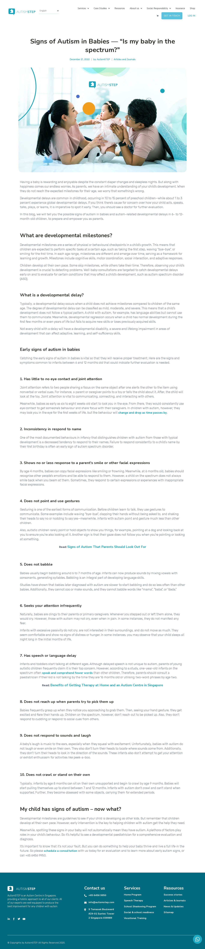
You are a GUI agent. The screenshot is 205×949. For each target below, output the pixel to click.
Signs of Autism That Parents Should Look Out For (106, 546)
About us (134, 8)
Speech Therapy (133, 900)
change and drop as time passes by (142, 413)
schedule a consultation (60, 851)
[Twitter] (19, 919)
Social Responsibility (157, 8)
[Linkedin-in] (9, 919)
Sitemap (169, 912)
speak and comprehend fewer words (67, 673)
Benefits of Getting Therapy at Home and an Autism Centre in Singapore (106, 685)
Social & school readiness (139, 912)
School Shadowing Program (140, 906)
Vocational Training (135, 918)
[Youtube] (24, 919)
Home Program (132, 894)
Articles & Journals (175, 900)
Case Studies (100, 8)
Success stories (173, 894)
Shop (192, 8)
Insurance (180, 8)
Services (82, 8)
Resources (120, 8)
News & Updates (174, 906)
